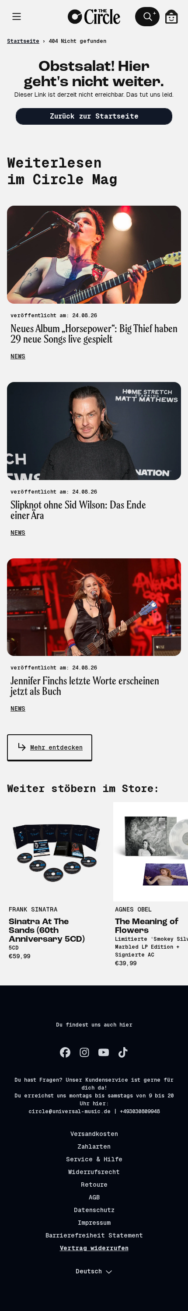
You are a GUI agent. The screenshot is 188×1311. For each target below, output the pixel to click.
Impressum (94, 1222)
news (17, 356)
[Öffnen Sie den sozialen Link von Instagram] (84, 1052)
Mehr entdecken (56, 747)
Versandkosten (94, 1133)
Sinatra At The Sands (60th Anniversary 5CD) (47, 931)
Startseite (23, 41)
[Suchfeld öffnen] (147, 16)
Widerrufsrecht (94, 1171)
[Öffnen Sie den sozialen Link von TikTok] (122, 1052)
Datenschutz (94, 1209)
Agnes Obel (133, 909)
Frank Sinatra (33, 909)
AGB (94, 1197)
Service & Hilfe (94, 1159)
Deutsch (89, 1271)
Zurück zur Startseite (94, 116)
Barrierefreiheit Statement (94, 1235)
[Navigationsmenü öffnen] (16, 16)
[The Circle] (94, 16)
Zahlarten (94, 1146)
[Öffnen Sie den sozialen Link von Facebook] (65, 1052)
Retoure (94, 1184)
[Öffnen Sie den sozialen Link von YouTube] (103, 1052)
